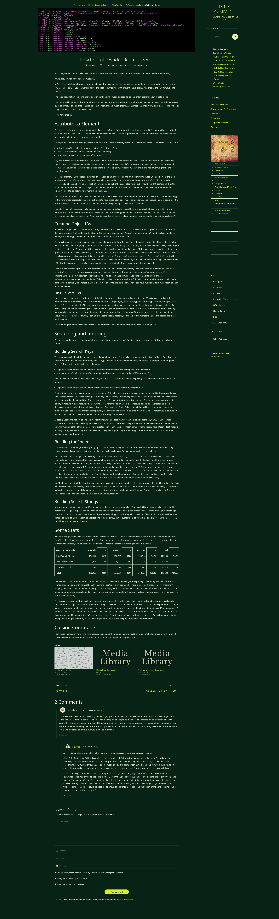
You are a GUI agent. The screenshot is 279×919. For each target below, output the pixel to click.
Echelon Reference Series (98, 5)
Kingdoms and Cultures (222, 210)
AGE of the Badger (221, 164)
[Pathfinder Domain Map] (74, 658)
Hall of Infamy (219, 197)
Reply (99, 710)
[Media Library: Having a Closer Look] (158, 658)
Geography (218, 193)
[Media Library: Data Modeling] (116, 658)
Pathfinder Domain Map (63, 670)
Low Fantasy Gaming (221, 213)
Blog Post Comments (220, 122)
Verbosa (224, 353)
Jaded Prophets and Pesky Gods (225, 203)
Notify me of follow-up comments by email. (75, 878)
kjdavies (76, 746)
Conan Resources (220, 174)
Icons (216, 200)
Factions (217, 190)
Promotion (215, 118)
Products (81, 5)
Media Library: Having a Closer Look (150, 670)
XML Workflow (117, 5)
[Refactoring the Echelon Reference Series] (116, 49)
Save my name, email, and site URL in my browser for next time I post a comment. (90, 872)
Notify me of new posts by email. (70, 884)
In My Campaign (224, 9)
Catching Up (219, 170)
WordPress (215, 356)
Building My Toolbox (221, 167)
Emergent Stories (220, 184)
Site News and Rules (219, 104)
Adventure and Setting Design (223, 109)
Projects (214, 113)
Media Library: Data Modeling (106, 670)
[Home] (74, 5)
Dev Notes (215, 127)
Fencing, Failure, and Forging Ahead (226, 187)
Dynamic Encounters (221, 177)
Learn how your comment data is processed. (113, 899)
